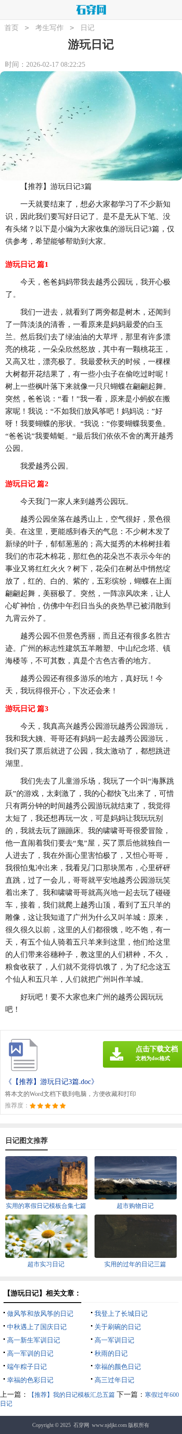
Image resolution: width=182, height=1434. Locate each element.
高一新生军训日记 (33, 1340)
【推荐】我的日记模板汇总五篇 (71, 1395)
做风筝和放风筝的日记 (40, 1313)
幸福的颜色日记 (118, 1366)
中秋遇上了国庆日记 (37, 1326)
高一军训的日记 (30, 1353)
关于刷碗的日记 (118, 1326)
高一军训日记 (114, 1340)
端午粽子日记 (27, 1366)
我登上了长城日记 (121, 1313)
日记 (87, 27)
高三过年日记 (114, 1380)
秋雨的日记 (111, 1353)
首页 (11, 27)
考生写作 (49, 27)
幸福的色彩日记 (30, 1380)
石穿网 (81, 1425)
